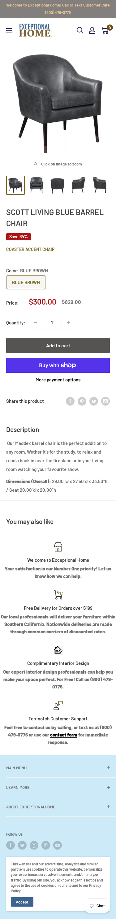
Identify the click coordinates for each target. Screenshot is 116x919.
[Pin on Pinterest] (82, 401)
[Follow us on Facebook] (10, 845)
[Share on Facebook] (70, 401)
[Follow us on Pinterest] (45, 845)
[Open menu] (9, 30)
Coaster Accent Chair (30, 249)
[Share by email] (105, 401)
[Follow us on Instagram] (34, 845)
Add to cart (58, 345)
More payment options (58, 379)
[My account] (92, 30)
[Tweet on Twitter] (93, 401)
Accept (22, 901)
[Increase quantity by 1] (68, 322)
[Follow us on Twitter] (22, 845)
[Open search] (80, 30)
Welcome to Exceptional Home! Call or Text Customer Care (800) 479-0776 (58, 8)
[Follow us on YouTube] (57, 845)
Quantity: (15, 322)
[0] (105, 30)
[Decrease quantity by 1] (35, 322)
